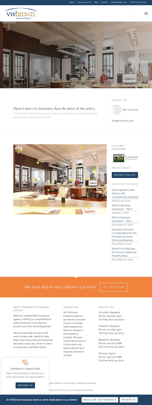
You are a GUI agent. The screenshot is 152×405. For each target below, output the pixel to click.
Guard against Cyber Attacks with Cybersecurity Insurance (125, 193)
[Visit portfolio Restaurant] (137, 86)
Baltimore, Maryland (109, 339)
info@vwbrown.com (119, 2)
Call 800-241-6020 (138, 2)
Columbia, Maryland (109, 312)
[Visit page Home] (20, 13)
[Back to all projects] (15, 85)
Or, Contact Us (113, 287)
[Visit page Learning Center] (125, 158)
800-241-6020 (130, 109)
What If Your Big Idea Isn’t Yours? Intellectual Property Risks (124, 252)
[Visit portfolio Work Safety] (131, 86)
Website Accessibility (87, 383)
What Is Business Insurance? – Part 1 (122, 219)
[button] (146, 13)
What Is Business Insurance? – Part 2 (122, 207)
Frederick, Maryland (109, 326)
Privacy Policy (70, 383)
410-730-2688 (114, 343)
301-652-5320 (114, 316)
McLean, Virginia (107, 353)
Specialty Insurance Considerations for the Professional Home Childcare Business (124, 235)
